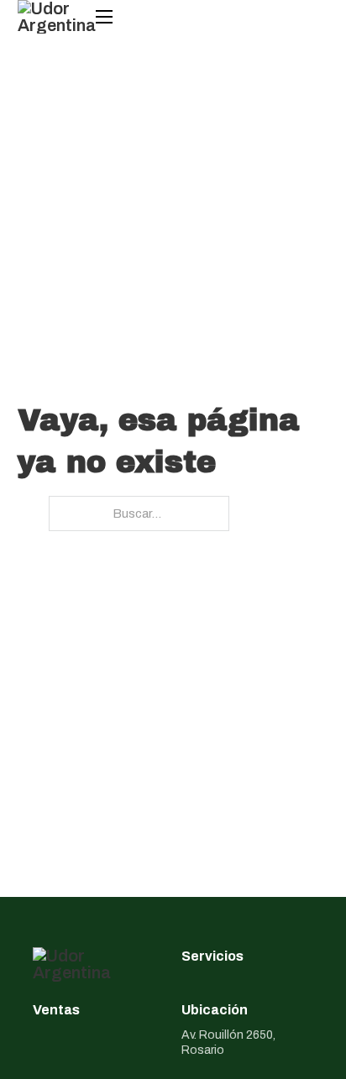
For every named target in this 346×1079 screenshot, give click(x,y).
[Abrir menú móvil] (104, 16)
